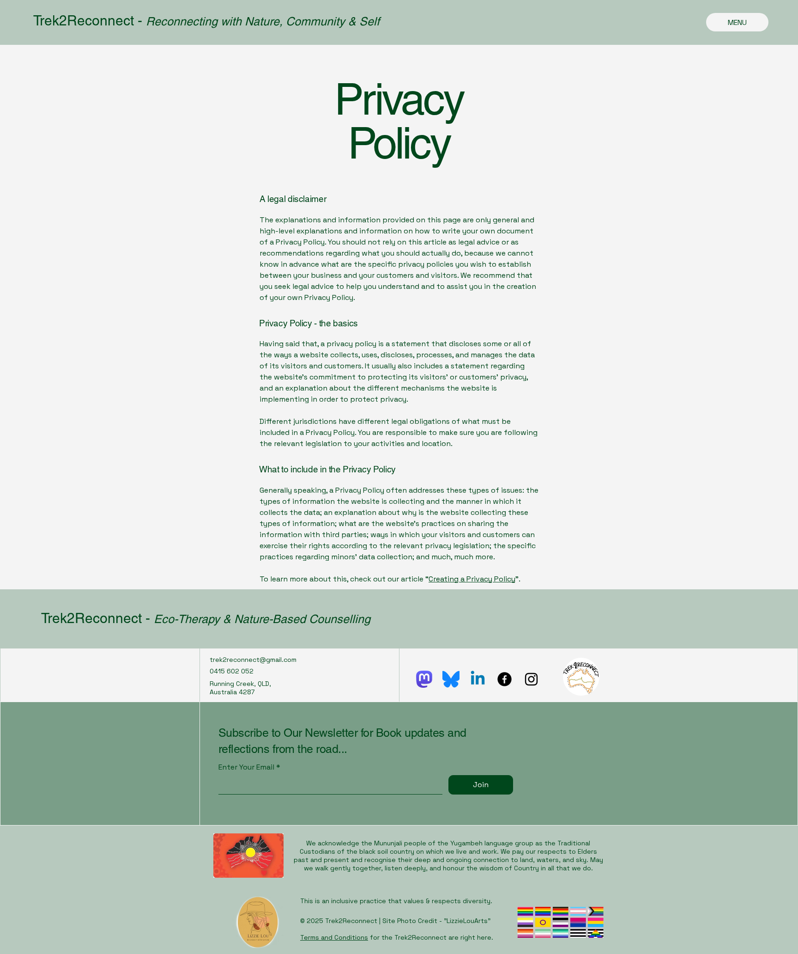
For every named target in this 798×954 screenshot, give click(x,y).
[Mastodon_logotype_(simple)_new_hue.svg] (424, 679)
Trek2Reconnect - (89, 20)
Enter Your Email (246, 767)
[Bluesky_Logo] (450, 679)
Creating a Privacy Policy (472, 579)
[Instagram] (531, 679)
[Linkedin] (477, 679)
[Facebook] (504, 679)
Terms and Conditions (334, 937)
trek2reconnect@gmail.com (253, 659)
